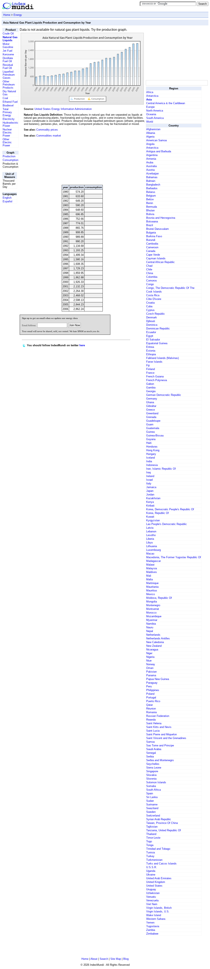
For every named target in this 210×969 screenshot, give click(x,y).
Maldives (151, 572)
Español (7, 201)
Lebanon (151, 531)
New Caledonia (155, 642)
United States (154, 885)
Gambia (150, 387)
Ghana (150, 402)
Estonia (150, 350)
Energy (18, 14)
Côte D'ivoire (153, 299)
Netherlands (153, 634)
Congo (150, 284)
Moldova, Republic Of (159, 597)
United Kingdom (155, 882)
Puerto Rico (153, 701)
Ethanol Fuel (10, 101)
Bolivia (150, 214)
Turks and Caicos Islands (161, 863)
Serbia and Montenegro (160, 760)
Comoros (151, 280)
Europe (150, 106)
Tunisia (150, 852)
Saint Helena (153, 723)
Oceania (151, 114)
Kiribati (150, 505)
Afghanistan (153, 129)
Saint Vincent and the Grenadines (166, 738)
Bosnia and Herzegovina (160, 217)
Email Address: (29, 325)
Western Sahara (155, 918)
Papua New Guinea (157, 679)
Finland (150, 369)
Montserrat (152, 608)
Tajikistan (152, 826)
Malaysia (151, 568)
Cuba (149, 306)
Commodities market (48, 135)
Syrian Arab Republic (158, 819)
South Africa (153, 789)
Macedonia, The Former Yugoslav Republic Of (173, 557)
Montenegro (153, 605)
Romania (151, 712)
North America (154, 110)
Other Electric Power (7, 142)
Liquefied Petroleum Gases (9, 74)
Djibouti (150, 321)
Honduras (152, 446)
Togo (149, 841)
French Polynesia (156, 380)
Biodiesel (8, 105)
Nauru (149, 627)
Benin (149, 203)
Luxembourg (153, 549)
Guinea (150, 431)
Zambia (150, 929)
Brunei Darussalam (157, 228)
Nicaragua (152, 649)
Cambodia (152, 243)
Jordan (150, 494)
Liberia (150, 538)
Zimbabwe (152, 933)
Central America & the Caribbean (165, 103)
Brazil (149, 225)
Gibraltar (151, 406)
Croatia (150, 302)
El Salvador (153, 339)
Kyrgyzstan (153, 520)
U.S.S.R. (151, 867)
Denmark (151, 317)
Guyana (150, 439)
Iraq (148, 472)
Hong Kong (152, 450)
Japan (149, 490)
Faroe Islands (154, 361)
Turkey (150, 856)
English (7, 197)
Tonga (149, 845)
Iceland (150, 457)
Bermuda (151, 206)
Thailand (151, 834)
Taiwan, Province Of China (162, 822)
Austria (150, 169)
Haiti (149, 442)
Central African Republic (160, 262)
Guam (149, 424)
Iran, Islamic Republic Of (161, 468)
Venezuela (152, 900)
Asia (149, 99)
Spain (149, 793)
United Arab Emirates (158, 878)
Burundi (150, 239)
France (150, 372)
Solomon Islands (156, 782)
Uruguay (151, 889)
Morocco (151, 612)
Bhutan (150, 210)
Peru (149, 686)
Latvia (149, 527)
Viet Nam (151, 904)
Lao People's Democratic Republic (166, 524)
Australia (151, 166)
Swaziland (152, 808)
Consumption (10, 160)
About (93, 958)
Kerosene (8, 54)
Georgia (150, 391)
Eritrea (150, 346)
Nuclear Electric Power (7, 132)
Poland (150, 693)
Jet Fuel (7, 50)
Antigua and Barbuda (158, 151)
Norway (150, 664)
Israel (149, 479)
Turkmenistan (154, 859)
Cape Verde (153, 254)
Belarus (150, 192)
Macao (150, 553)
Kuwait (150, 516)
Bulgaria (151, 232)
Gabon (150, 383)
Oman (149, 668)
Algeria (150, 136)
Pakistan (151, 671)
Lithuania (151, 546)
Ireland (150, 476)
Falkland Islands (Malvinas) (162, 358)
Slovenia (151, 778)
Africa (149, 92)
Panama (151, 675)
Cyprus (150, 310)
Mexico (150, 594)
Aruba (149, 162)
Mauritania (152, 586)
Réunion (151, 708)
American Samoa (156, 140)
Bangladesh (153, 184)
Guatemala (152, 428)
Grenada (151, 417)
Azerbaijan (152, 173)
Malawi (150, 564)
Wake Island (153, 915)
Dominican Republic (158, 328)
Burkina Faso (154, 236)
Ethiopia (151, 354)
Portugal (151, 697)
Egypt (149, 335)
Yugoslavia (152, 926)
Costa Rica (152, 295)
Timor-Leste (153, 837)
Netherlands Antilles (158, 638)
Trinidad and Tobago (158, 848)
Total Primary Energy (7, 112)
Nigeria (150, 656)
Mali (148, 575)
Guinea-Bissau (155, 435)
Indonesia (152, 465)
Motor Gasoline (8, 45)
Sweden (151, 811)
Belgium (151, 195)
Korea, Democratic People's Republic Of (170, 509)
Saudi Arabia (153, 749)
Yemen (150, 922)
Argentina (152, 155)
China (149, 273)
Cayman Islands (155, 258)
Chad (149, 265)
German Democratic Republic (163, 394)
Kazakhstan (153, 498)
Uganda (150, 870)
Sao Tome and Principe (160, 745)
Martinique (152, 583)
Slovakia (151, 775)
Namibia (151, 623)
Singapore (152, 771)
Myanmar (151, 620)
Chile (149, 269)
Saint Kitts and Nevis (158, 727)
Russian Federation (157, 715)
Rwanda (151, 719)
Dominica (151, 324)
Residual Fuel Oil (8, 66)
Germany (151, 398)
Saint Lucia (153, 730)
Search (104, 958)
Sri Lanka (152, 797)
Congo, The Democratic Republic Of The (170, 287)
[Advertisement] (114, 153)
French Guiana (155, 376)
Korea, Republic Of (157, 513)
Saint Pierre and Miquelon (161, 734)
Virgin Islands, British (159, 907)
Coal (5, 98)
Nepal (149, 631)
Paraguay (152, 682)
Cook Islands (154, 291)
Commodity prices (47, 129)
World (149, 121)
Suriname (152, 804)
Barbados (152, 188)
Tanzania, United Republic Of (163, 830)
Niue (149, 660)
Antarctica (152, 95)
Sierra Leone (153, 767)
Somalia (151, 786)
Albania (150, 132)
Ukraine (150, 874)
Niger (149, 653)
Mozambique (153, 616)
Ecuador (151, 332)
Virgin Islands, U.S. (157, 911)
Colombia (151, 276)
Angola (150, 144)
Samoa (150, 741)
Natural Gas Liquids (10, 39)
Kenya (150, 501)
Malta (149, 579)
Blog (126, 958)
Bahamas (152, 177)
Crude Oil (8, 33)
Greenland (152, 413)
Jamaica (151, 487)
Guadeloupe (153, 420)
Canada (150, 251)
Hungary (151, 453)
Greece (150, 409)
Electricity (9, 119)
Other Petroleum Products (9, 84)
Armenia (151, 158)
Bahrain (150, 180)
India (149, 461)
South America (155, 118)
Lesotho (151, 535)
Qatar (149, 704)
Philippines (152, 690)
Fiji (148, 365)
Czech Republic (155, 313)
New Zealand (154, 645)
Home (6, 14)
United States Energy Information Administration (63, 108)
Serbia (150, 756)
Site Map (115, 958)
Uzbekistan (153, 893)
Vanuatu (151, 896)
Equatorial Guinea (156, 343)
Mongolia (151, 601)
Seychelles (152, 763)
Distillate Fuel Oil (8, 60)
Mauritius (151, 590)
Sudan (150, 800)
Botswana (152, 221)
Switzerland (153, 815)
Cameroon (152, 247)
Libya (149, 542)
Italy (148, 483)
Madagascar (153, 560)
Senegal (151, 752)
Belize (150, 199)
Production (9, 156)
